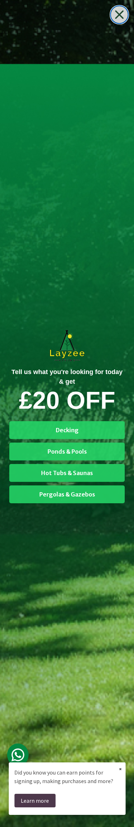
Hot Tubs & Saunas (67, 472)
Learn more (35, 800)
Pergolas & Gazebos (67, 494)
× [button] (120, 768)
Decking (67, 430)
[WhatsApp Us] (18, 754)
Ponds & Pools (67, 451)
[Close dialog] (119, 15)
